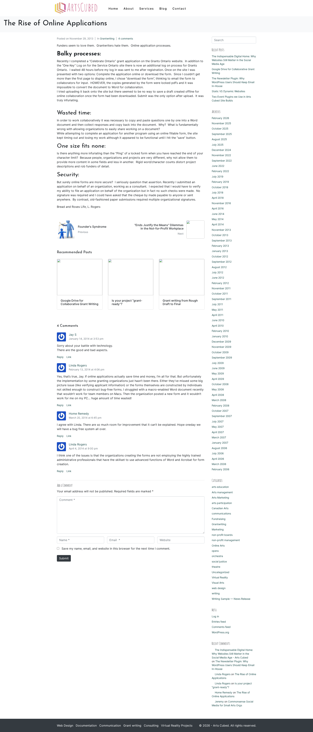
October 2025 (220, 128)
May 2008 (218, 389)
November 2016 (221, 203)
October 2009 (220, 352)
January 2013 (220, 251)
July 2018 (217, 192)
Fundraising (219, 518)
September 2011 (221, 299)
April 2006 (218, 458)
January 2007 (220, 442)
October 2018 (220, 187)
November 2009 (221, 346)
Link (68, 356)
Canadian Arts (220, 508)
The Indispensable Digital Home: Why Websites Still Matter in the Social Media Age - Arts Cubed (232, 653)
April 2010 (218, 325)
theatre (216, 566)
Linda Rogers (78, 365)
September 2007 (222, 416)
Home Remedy (79, 413)
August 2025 (219, 139)
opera (215, 550)
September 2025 (222, 133)
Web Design (65, 725)
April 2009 (218, 378)
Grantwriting (107, 38)
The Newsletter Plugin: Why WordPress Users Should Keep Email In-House (233, 82)
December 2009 (221, 341)
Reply (60, 356)
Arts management (222, 492)
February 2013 (220, 245)
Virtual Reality (220, 577)
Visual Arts (218, 582)
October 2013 (220, 235)
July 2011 (217, 304)
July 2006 (218, 453)
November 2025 (221, 123)
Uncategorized (220, 572)
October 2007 (220, 410)
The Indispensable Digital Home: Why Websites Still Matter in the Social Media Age (234, 60)
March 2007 (219, 437)
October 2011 (220, 293)
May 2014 (218, 219)
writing (216, 593)
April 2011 (217, 314)
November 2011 (221, 288)
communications (221, 513)
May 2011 (217, 309)
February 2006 (220, 469)
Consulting (151, 725)
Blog (163, 8)
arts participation (222, 502)
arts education (220, 486)
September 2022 (222, 160)
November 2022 (221, 155)
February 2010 (220, 330)
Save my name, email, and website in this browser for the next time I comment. (116, 548)
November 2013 (221, 229)
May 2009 (218, 373)
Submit (64, 558)
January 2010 (220, 336)
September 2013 (222, 240)
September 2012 (221, 261)
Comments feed (221, 626)
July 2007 (218, 421)
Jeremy (219, 701)
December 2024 (221, 149)
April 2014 (218, 224)
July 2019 (217, 176)
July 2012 (217, 272)
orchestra (217, 556)
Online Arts (218, 545)
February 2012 (220, 283)
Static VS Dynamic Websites (228, 91)
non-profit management (226, 540)
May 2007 (218, 426)
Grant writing (132, 725)
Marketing (218, 529)
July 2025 (218, 144)
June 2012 (218, 277)
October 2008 (220, 384)
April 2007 (218, 432)
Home (113, 8)
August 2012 (219, 267)
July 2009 (218, 362)
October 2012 (220, 256)
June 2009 (218, 368)
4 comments (125, 38)
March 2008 (219, 400)
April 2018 (218, 197)
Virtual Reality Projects (176, 725)
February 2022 (220, 171)
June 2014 (218, 213)
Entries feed (219, 621)
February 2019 (220, 181)
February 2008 (220, 405)
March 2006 (219, 464)
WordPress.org (220, 632)
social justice (219, 561)
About (129, 8)
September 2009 (222, 357)
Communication (110, 725)
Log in (215, 616)
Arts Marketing (220, 497)
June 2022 (218, 165)
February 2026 (220, 118)
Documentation (86, 725)
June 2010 (218, 320)
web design (219, 588)
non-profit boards (222, 534)
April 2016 (218, 208)
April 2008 (218, 394)
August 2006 (219, 448)
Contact (179, 8)
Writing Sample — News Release (231, 598)
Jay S (72, 334)
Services (146, 8)
